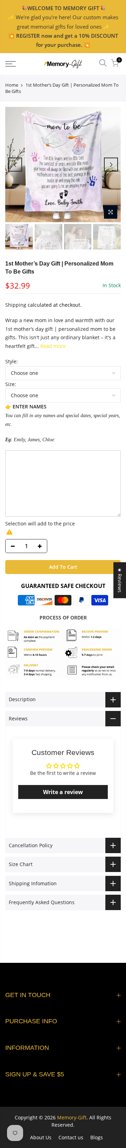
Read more (52, 346)
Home (11, 85)
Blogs (96, 1137)
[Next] (111, 165)
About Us (40, 1137)
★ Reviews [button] (120, 580)
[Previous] (15, 165)
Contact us (70, 1137)
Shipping (15, 304)
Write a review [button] (63, 792)
